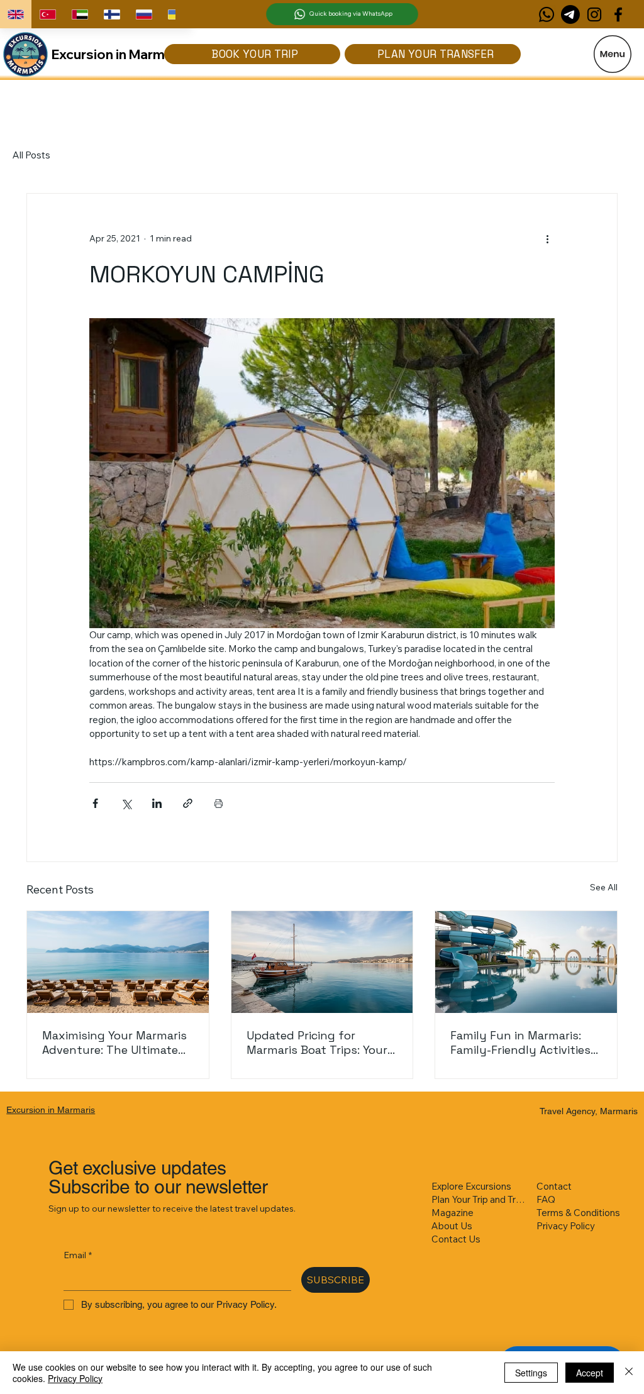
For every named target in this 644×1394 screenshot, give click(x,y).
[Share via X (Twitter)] (126, 803)
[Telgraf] (570, 14)
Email (78, 1255)
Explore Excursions (471, 1186)
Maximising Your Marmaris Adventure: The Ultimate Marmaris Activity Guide (114, 1042)
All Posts (31, 155)
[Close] (628, 1372)
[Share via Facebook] (95, 803)
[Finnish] (112, 14)
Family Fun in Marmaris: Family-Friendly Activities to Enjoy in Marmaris (520, 1042)
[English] (15, 14)
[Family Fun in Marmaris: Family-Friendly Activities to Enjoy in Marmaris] (526, 962)
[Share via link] (188, 803)
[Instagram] (594, 14)
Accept (589, 1372)
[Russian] (144, 14)
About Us (451, 1226)
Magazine (452, 1213)
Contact (554, 1186)
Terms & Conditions (578, 1213)
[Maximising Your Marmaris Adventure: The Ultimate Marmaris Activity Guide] (118, 962)
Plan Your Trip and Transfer (479, 1199)
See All (604, 887)
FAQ (545, 1199)
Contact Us (455, 1239)
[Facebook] (618, 14)
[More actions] (547, 238)
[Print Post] (219, 803)
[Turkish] (47, 14)
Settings (531, 1372)
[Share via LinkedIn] (157, 803)
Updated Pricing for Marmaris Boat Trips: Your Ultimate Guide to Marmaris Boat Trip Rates (322, 1042)
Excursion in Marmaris (120, 54)
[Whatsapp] (546, 14)
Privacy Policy (565, 1226)
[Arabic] (80, 14)
